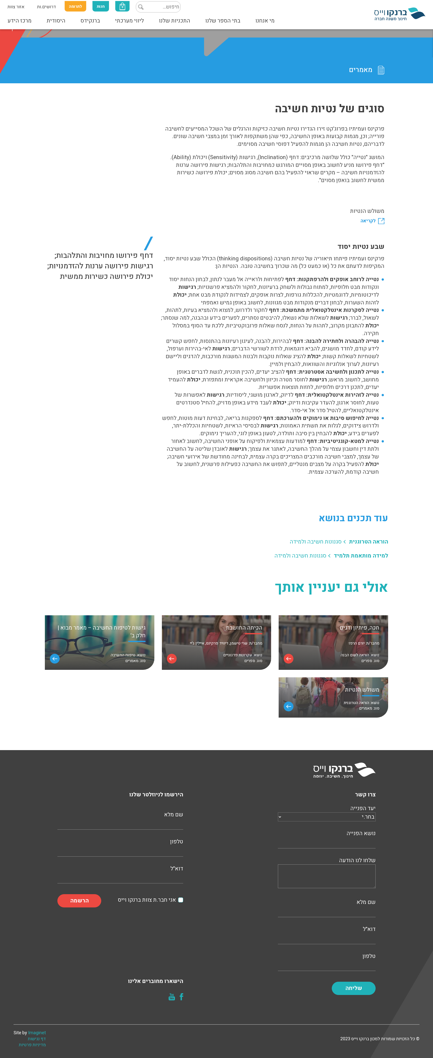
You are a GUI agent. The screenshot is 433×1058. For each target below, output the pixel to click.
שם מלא (366, 902)
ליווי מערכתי (129, 21)
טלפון (369, 956)
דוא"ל (369, 929)
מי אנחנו (265, 21)
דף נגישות (37, 1039)
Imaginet (37, 1032)
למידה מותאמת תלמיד (361, 556)
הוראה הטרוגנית (368, 542)
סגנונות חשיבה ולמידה (316, 542)
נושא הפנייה (361, 833)
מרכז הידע (20, 21)
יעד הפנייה (363, 808)
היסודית (56, 21)
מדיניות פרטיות (32, 1045)
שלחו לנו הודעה (357, 860)
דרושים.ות (46, 7)
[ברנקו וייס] (399, 14)
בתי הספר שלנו (222, 21)
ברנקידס (90, 21)
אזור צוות (16, 7)
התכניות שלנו (174, 21)
